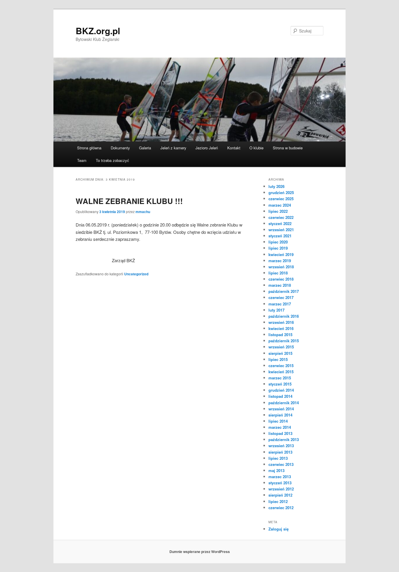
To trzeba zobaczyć (112, 160)
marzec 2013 (279, 476)
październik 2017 (283, 291)
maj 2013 (276, 470)
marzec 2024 (279, 205)
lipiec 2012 (278, 501)
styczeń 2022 (280, 223)
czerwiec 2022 (281, 217)
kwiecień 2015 (281, 371)
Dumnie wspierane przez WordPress (199, 551)
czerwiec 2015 (281, 365)
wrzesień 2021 (281, 229)
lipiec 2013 (278, 458)
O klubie (256, 148)
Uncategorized (136, 274)
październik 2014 (283, 402)
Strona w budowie (288, 148)
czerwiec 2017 (281, 297)
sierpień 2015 (280, 353)
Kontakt (233, 148)
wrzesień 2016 (281, 322)
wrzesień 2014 (281, 409)
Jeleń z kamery (173, 148)
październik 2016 (283, 316)
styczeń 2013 (280, 482)
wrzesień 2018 (281, 266)
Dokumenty (120, 148)
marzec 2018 (279, 285)
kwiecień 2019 (281, 254)
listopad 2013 (280, 433)
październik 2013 (283, 439)
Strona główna (89, 148)
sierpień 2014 (280, 415)
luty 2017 (276, 310)
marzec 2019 (279, 260)
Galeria (145, 148)
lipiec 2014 (278, 421)
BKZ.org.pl (98, 30)
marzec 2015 (279, 378)
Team (81, 160)
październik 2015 (283, 340)
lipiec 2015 (278, 359)
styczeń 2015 (280, 384)
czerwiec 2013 (281, 464)
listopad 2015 (280, 334)
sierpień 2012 (280, 495)
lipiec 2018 (278, 273)
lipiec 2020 (278, 242)
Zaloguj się (278, 529)
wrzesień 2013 (281, 445)
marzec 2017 (279, 304)
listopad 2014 (280, 396)
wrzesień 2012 (281, 489)
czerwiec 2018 (281, 279)
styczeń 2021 (280, 236)
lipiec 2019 (278, 248)
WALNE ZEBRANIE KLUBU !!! (129, 201)
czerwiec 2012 (281, 507)
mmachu (143, 211)
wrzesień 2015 (281, 347)
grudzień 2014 (281, 390)
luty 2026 (276, 186)
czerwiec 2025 (281, 198)
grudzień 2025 (281, 192)
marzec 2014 (279, 427)
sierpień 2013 (280, 452)
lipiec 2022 (278, 211)
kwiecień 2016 (281, 328)
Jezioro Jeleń (206, 148)
